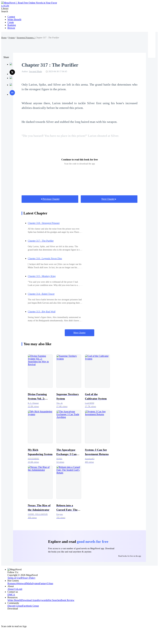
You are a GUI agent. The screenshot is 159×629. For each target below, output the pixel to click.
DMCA (11, 594)
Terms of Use (14, 578)
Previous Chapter (51, 199)
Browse (11, 28)
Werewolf (21, 583)
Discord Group (14, 605)
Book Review (67, 600)
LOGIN (5, 6)
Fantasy (43, 583)
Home (4, 37)
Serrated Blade (35, 71)
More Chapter (79, 333)
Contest (11, 16)
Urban (50, 583)
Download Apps (29, 600)
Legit (19, 589)
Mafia (29, 583)
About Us (12, 589)
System (11, 37)
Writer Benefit (14, 19)
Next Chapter (108, 199)
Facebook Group (30, 605)
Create (10, 22)
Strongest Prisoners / (26, 37)
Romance (12, 583)
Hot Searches (54, 600)
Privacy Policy (28, 578)
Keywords (42, 600)
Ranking (11, 25)
